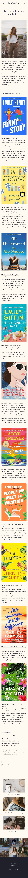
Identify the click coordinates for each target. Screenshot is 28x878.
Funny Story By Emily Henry (9, 138)
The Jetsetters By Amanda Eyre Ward (12, 207)
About (10, 869)
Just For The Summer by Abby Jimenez (13, 469)
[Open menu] (4, 3)
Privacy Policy (18, 872)
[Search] (24, 3)
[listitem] (4, 842)
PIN (23, 54)
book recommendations (17, 761)
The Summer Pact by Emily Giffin (11, 346)
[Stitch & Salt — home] (14, 3)
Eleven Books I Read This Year (10, 743)
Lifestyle (5, 761)
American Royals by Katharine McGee (12, 403)
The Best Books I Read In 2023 (10, 741)
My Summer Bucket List (8, 745)
